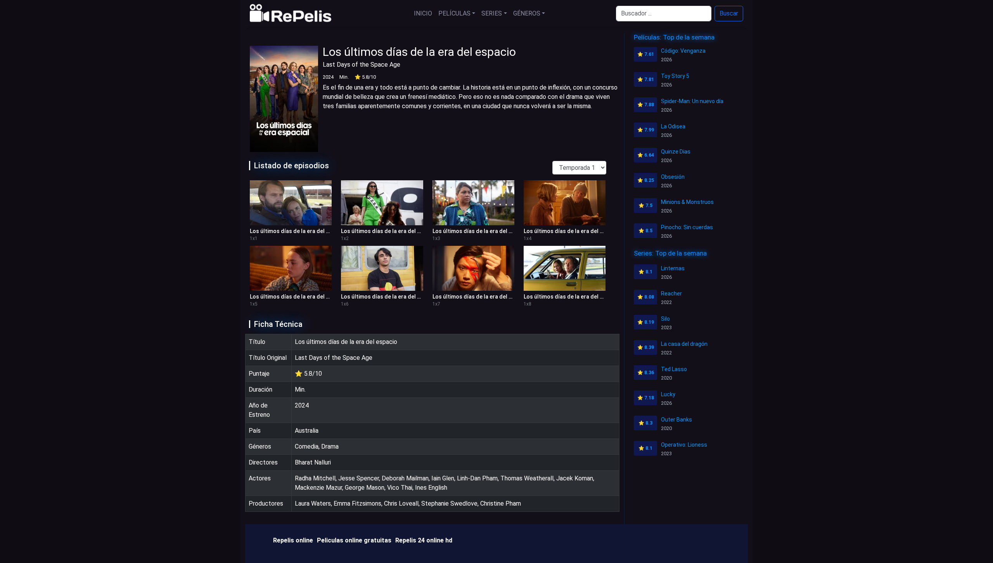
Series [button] (491, 13)
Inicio (423, 13)
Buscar (729, 13)
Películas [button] (454, 13)
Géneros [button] (526, 13)
